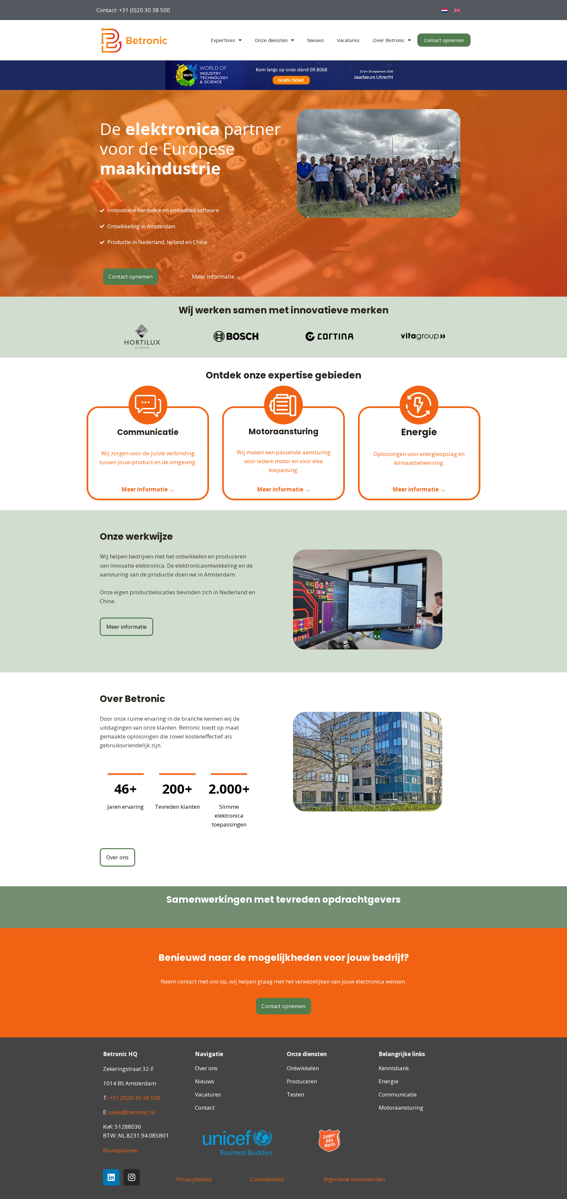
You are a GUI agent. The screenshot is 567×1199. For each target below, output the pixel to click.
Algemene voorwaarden (354, 1179)
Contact (205, 1107)
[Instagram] (131, 1177)
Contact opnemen (444, 40)
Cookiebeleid (267, 1179)
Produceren (302, 1081)
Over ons (206, 1068)
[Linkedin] (111, 1177)
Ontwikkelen (303, 1068)
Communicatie (398, 1094)
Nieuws (315, 40)
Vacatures (348, 40)
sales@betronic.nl (132, 1112)
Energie (388, 1081)
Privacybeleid (194, 1179)
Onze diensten (271, 40)
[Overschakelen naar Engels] (457, 10)
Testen (295, 1094)
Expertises (223, 40)
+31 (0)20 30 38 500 (134, 1097)
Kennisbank (394, 1068)
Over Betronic (389, 40)
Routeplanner (120, 1150)
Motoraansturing (401, 1107)
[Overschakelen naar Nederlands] (444, 10)
